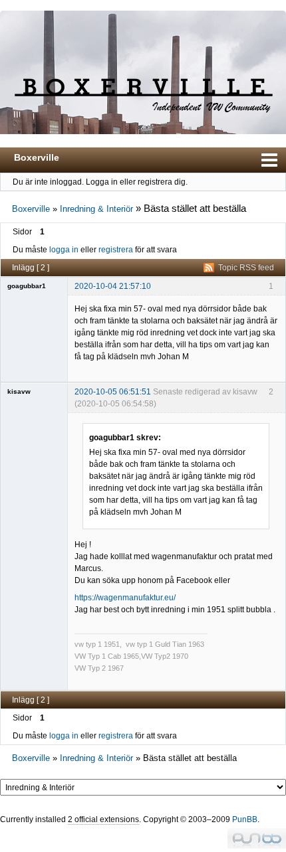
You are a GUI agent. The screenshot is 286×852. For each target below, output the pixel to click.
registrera (115, 249)
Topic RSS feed (246, 267)
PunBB (244, 819)
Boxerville (36, 157)
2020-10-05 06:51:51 (112, 391)
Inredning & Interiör (96, 209)
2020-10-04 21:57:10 (112, 286)
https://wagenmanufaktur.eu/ (125, 597)
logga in (63, 249)
